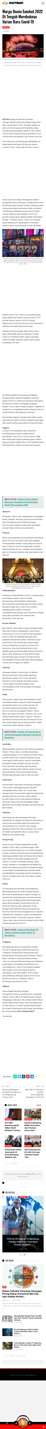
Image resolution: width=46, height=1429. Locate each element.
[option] (23, 1224)
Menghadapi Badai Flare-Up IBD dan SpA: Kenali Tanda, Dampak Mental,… (28, 1318)
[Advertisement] (23, 93)
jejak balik (30, 1174)
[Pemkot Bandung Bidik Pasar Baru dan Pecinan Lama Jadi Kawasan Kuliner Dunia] (32, 1114)
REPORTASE (6, 27)
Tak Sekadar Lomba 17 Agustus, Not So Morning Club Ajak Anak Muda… (28, 1345)
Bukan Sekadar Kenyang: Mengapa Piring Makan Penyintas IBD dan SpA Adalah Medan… (22, 1294)
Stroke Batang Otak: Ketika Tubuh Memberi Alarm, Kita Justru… (26, 1331)
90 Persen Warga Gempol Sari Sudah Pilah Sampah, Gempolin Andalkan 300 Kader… (23, 1242)
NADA (4, 1287)
